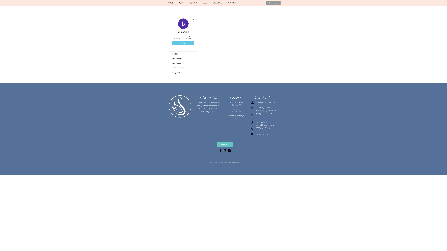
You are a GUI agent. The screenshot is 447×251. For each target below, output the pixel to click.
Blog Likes (176, 72)
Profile (175, 54)
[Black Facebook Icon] (220, 150)
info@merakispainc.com (265, 102)
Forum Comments (179, 63)
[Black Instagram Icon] (225, 150)
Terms (238, 162)
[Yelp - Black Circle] (229, 150)
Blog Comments (178, 68)
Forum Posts (177, 58)
